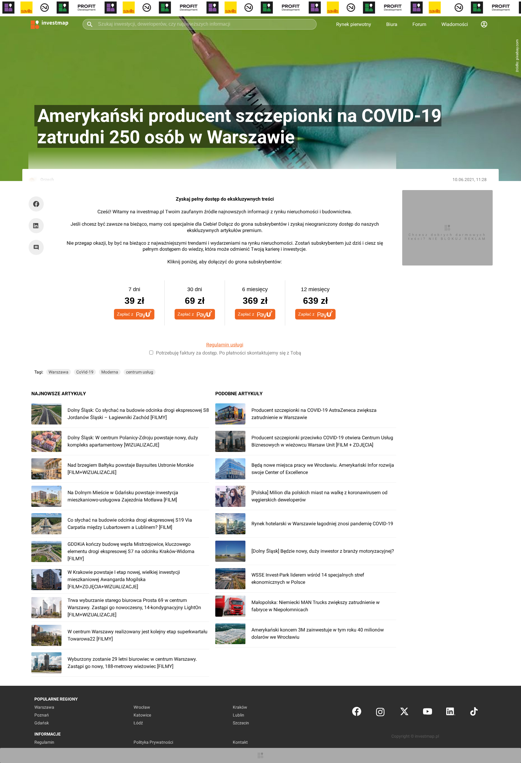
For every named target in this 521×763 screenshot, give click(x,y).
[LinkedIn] (450, 713)
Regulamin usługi (224, 345)
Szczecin (241, 722)
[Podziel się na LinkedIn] (36, 226)
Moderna (109, 372)
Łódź (138, 722)
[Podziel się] (37, 204)
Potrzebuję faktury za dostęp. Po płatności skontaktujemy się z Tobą (228, 353)
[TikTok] (473, 713)
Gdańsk (41, 722)
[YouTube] (427, 713)
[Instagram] (380, 713)
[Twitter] (404, 713)
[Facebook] (356, 713)
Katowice (142, 715)
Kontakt (240, 742)
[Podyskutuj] (37, 247)
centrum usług (139, 372)
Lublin (238, 715)
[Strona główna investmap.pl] (49, 24)
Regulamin (44, 742)
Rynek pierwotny (353, 24)
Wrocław (142, 707)
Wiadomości (454, 24)
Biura (391, 24)
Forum (419, 24)
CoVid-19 (84, 372)
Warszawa (58, 372)
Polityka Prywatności (153, 742)
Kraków (240, 707)
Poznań (41, 715)
